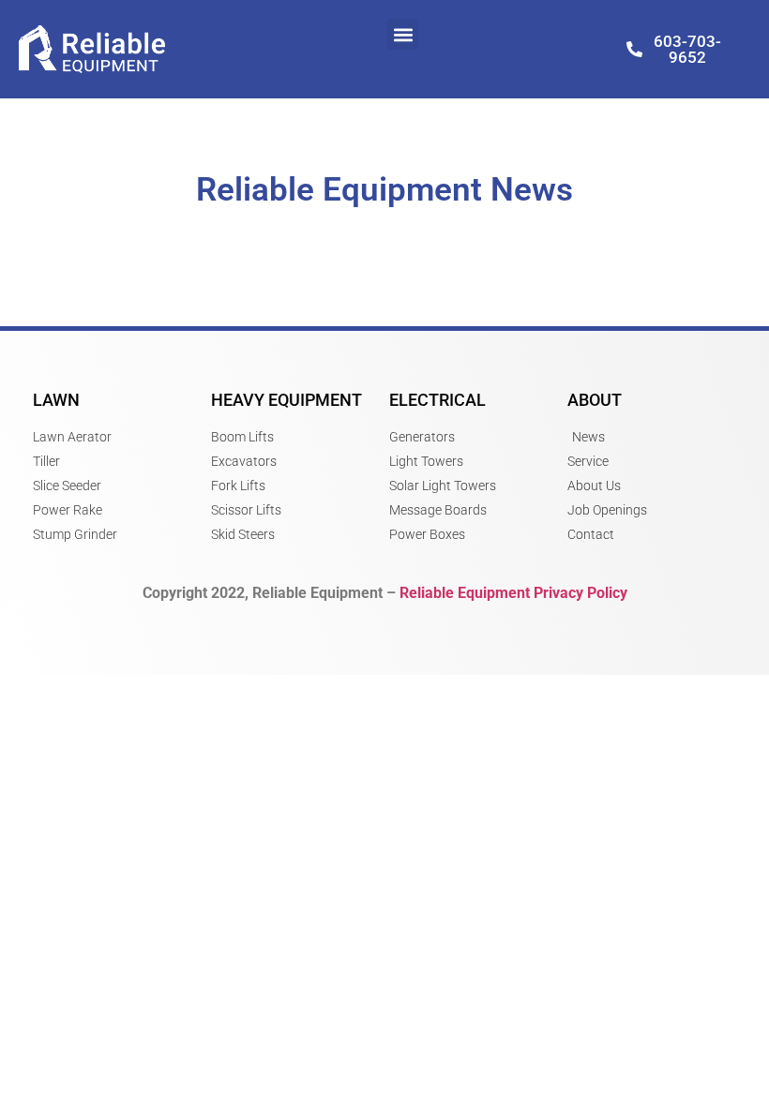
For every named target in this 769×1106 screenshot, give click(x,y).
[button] (402, 34)
